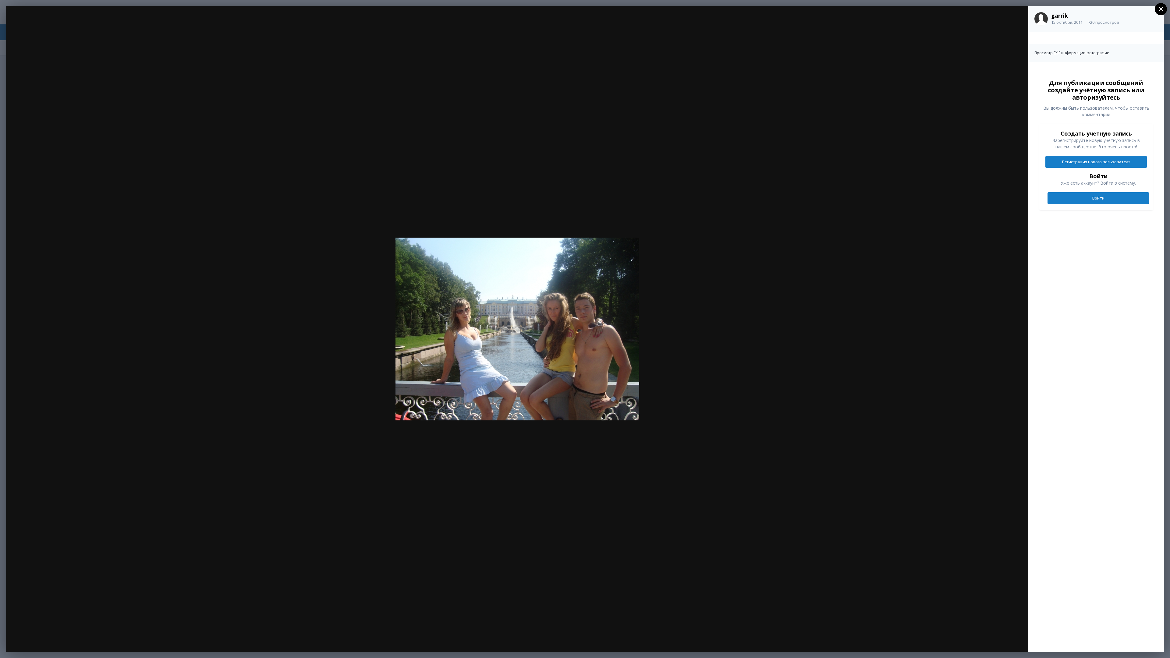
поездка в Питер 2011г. (59, 23)
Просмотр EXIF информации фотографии (1071, 52)
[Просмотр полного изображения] (1017, 17)
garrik (1059, 15)
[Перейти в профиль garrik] (1041, 19)
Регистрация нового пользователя (1096, 161)
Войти (1098, 198)
